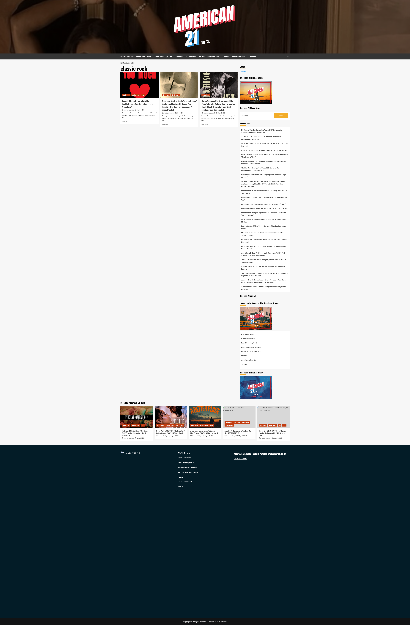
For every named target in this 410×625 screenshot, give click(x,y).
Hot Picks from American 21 (210, 56)
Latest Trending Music (163, 56)
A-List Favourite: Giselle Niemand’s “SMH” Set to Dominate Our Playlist (264, 220)
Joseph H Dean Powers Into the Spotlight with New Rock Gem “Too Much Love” (137, 103)
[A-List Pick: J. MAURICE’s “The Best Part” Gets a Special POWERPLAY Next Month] (171, 417)
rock (143, 95)
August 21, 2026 (141, 438)
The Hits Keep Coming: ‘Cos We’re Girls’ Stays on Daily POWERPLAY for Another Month (260, 169)
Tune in (253, 56)
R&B (181, 425)
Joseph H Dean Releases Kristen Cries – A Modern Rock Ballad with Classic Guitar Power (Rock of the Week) (263, 281)
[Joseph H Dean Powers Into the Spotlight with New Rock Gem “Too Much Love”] (139, 85)
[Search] (288, 56)
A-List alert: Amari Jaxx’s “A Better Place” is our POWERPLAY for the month (264, 144)
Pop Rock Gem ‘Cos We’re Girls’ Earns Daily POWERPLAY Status (264, 208)
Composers (229, 422)
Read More (125, 121)
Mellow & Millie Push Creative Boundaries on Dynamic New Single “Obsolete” (262, 234)
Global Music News (143, 56)
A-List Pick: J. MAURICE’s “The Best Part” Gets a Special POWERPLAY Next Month (261, 138)
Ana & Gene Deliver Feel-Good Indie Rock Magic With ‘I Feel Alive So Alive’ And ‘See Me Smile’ (263, 254)
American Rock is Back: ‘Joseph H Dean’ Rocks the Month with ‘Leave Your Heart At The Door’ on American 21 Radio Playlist (179, 105)
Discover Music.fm (240, 459)
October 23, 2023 (220, 113)
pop (177, 425)
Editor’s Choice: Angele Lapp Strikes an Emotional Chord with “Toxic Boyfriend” (263, 214)
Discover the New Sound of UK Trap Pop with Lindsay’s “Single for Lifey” (263, 176)
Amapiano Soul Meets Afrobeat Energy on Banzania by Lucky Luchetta (263, 288)
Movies (226, 56)
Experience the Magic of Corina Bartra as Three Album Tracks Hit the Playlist (263, 247)
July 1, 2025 (179, 113)
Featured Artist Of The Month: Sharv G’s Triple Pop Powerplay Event (263, 227)
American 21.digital (129, 110)
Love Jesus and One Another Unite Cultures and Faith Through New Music (264, 241)
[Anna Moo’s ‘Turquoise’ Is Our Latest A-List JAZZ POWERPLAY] (239, 417)
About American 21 (239, 56)
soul (211, 425)
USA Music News (126, 56)
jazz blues (237, 422)
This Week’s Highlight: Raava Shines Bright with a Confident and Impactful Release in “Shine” (264, 274)
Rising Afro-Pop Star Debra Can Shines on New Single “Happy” (263, 204)
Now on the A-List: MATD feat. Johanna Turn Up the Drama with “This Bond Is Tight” (264, 155)
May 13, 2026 (140, 110)
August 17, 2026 (175, 436)
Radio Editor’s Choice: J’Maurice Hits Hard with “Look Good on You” (264, 198)
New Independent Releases (185, 56)
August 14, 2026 (209, 436)
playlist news (135, 95)
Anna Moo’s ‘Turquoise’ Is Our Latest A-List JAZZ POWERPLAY (264, 150)
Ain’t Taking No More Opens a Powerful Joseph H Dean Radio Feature (263, 267)
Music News (126, 95)
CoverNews (212, 622)
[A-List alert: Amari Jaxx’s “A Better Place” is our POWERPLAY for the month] (205, 417)
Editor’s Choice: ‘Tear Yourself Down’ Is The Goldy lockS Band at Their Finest (264, 192)
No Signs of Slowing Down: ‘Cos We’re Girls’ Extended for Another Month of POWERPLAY (262, 131)
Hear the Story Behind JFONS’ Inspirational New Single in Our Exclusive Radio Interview (263, 162)
